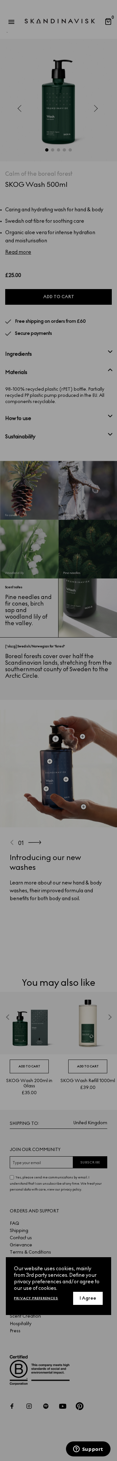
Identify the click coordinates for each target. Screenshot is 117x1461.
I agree (88, 1298)
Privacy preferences (36, 1298)
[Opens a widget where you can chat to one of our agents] (88, 1449)
